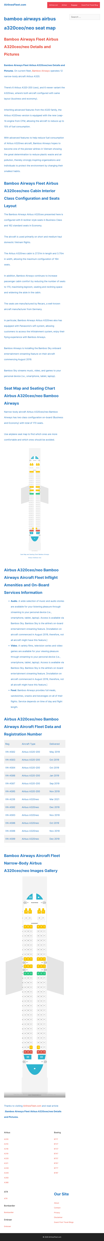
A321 (6, 1163)
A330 (6, 1168)
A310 (6, 1144)
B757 (56, 1158)
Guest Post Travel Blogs (64, 1222)
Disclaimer (58, 1217)
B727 (56, 1144)
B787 (56, 1173)
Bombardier (9, 1212)
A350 (6, 1178)
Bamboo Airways (41, 70)
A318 (6, 1149)
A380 (6, 1182)
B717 (56, 1139)
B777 (56, 1168)
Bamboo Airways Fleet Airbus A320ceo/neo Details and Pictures (31, 46)
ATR (5, 1198)
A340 (6, 1173)
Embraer (7, 1226)
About (56, 1203)
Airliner (64, 5)
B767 (56, 1163)
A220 (6, 1139)
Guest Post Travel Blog (89, 5)
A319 (6, 1154)
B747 (56, 1154)
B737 (56, 1149)
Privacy (57, 1213)
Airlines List (53, 5)
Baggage (74, 5)
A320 (6, 1158)
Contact (57, 1208)
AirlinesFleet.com (15, 4)
